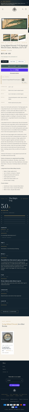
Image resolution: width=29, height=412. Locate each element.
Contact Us (5, 371)
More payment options (14, 73)
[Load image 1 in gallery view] (6, 37)
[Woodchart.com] (14, 391)
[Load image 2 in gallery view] (14, 37)
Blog (4, 366)
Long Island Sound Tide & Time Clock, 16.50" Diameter (7, 349)
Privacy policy (5, 399)
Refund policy (14, 399)
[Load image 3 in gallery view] (22, 37)
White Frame (21, 61)
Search (4, 369)
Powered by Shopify (19, 409)
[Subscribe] (21, 380)
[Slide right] (27, 37)
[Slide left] (1, 37)
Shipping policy (14, 401)
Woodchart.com (12, 409)
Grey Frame (12, 61)
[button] (2, 9)
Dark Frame (4, 61)
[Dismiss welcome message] (27, 3)
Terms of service (23, 399)
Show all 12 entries (9, 311)
